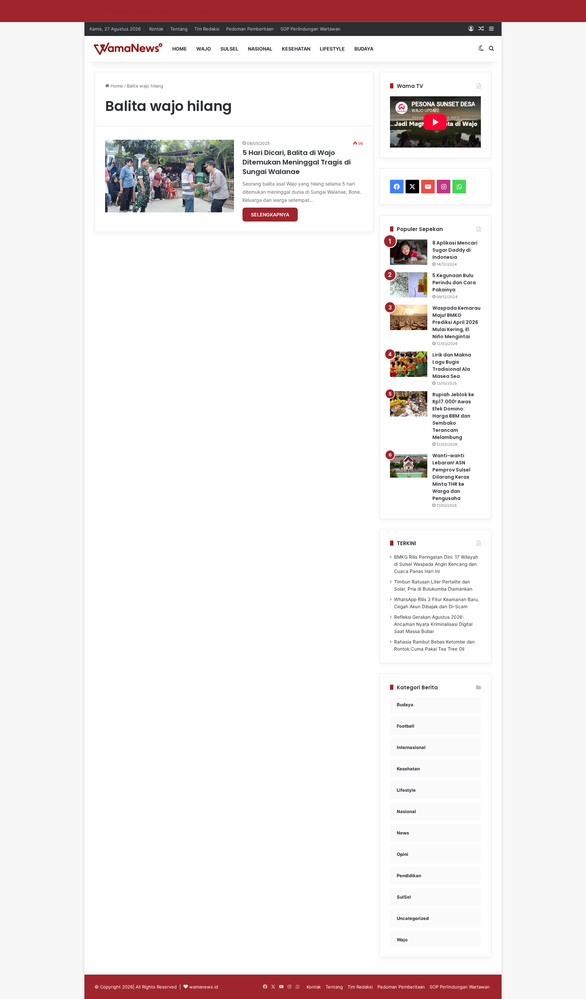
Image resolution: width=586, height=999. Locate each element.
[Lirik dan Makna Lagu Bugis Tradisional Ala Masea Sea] (408, 364)
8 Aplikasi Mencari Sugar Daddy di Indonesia (454, 250)
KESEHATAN (296, 49)
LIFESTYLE (332, 49)
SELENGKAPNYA (270, 214)
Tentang (179, 29)
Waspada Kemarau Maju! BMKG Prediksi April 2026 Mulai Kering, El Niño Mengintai (456, 322)
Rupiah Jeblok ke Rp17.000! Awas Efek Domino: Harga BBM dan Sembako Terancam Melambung (453, 416)
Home (116, 86)
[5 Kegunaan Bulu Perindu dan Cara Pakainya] (408, 284)
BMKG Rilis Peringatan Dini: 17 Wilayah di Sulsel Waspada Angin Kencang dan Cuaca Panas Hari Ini (436, 564)
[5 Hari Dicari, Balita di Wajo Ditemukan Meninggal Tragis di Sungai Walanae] (169, 176)
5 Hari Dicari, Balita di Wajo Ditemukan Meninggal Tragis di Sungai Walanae (296, 162)
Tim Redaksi (206, 29)
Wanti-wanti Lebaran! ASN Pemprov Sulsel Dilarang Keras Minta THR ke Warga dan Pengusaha (451, 477)
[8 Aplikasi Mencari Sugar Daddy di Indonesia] (408, 252)
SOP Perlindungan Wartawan (310, 29)
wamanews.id (203, 987)
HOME (179, 49)
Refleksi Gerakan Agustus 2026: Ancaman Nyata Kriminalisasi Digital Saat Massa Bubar (433, 624)
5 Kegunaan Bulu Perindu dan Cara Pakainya (454, 282)
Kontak (156, 29)
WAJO (203, 49)
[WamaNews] (128, 48)
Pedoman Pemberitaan (250, 29)
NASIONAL (260, 49)
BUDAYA (363, 49)
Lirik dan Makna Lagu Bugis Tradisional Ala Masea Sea (451, 365)
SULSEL (229, 49)
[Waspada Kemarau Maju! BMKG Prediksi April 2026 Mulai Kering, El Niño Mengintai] (408, 317)
